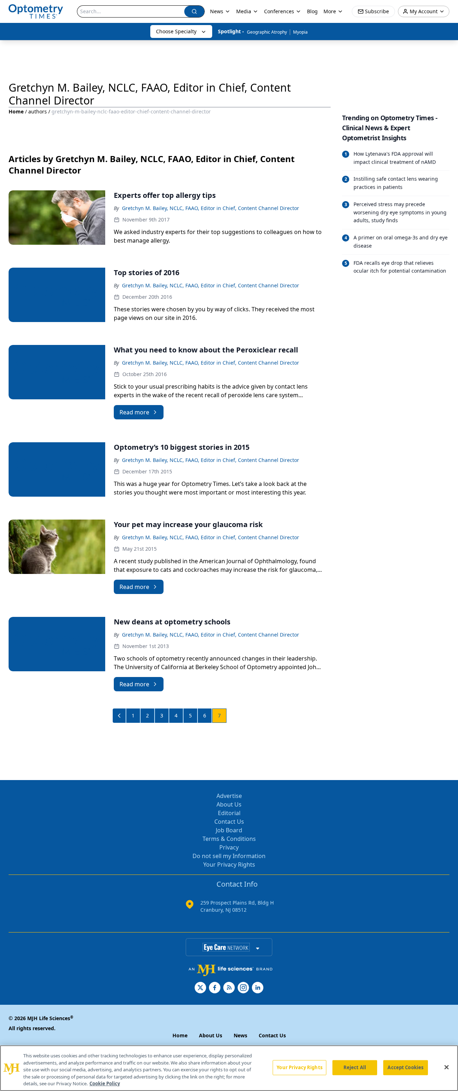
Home (16, 111)
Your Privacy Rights (229, 864)
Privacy (229, 847)
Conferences (279, 11)
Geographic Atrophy (267, 32)
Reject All (355, 1067)
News (216, 11)
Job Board (229, 830)
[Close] (446, 1067)
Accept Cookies (405, 1067)
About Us (229, 804)
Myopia (300, 32)
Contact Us (229, 821)
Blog (312, 11)
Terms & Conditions (229, 839)
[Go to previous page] (119, 715)
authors (37, 111)
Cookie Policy (104, 1083)
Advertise (229, 796)
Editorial (229, 813)
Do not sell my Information (229, 856)
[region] (229, 1068)
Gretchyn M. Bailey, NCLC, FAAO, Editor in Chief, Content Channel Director (210, 208)
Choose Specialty (176, 31)
